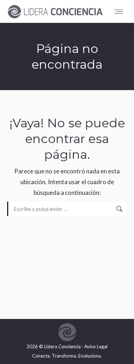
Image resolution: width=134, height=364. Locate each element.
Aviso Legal (96, 346)
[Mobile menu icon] (120, 11)
